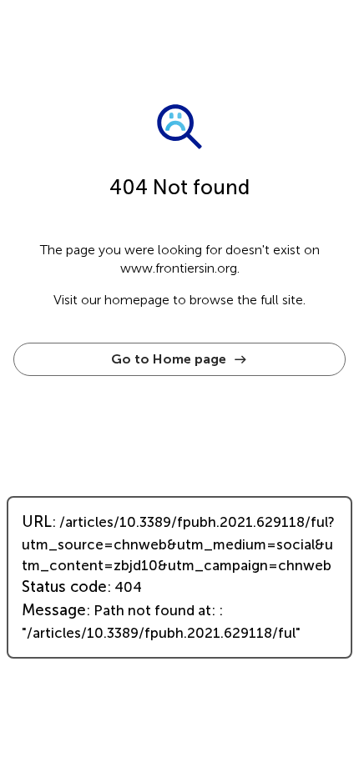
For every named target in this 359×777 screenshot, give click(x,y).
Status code (64, 587)
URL (37, 522)
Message (54, 610)
